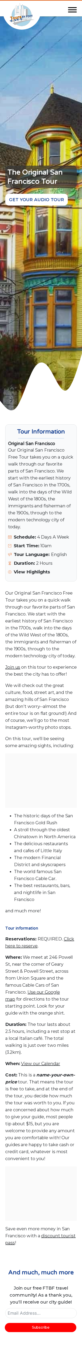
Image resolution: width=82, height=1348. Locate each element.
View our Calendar (40, 1063)
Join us (12, 667)
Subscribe (40, 1327)
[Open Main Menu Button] (72, 9)
